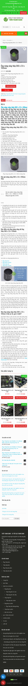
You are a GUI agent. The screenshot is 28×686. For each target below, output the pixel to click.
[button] (26, 33)
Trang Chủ (5, 580)
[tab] (3, 100)
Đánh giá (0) (9, 100)
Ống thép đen (5, 261)
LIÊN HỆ (5, 624)
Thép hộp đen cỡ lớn (11, 600)
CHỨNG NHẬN (6, 618)
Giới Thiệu (5, 583)
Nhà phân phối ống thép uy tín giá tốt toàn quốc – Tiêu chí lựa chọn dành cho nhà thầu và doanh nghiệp (13, 494)
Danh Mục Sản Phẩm (8, 33)
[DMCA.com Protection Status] (14, 680)
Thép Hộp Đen (6, 565)
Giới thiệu (4, 508)
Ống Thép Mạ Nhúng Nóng (12, 606)
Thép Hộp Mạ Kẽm (7, 571)
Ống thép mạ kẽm (9, 603)
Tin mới (5, 621)
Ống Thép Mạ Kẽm (7, 568)
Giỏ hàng (4, 13)
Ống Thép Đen (6, 562)
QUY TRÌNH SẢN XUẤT (8, 615)
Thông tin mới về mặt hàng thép (9, 511)
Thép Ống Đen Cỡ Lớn (11, 591)
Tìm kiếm (17, 518)
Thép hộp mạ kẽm (9, 609)
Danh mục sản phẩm (8, 586)
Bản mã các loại (8, 612)
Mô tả (3, 100)
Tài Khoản (23, 13)
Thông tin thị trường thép (8, 514)
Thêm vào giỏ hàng (10, 86)
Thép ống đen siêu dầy (11, 594)
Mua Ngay (7, 90)
